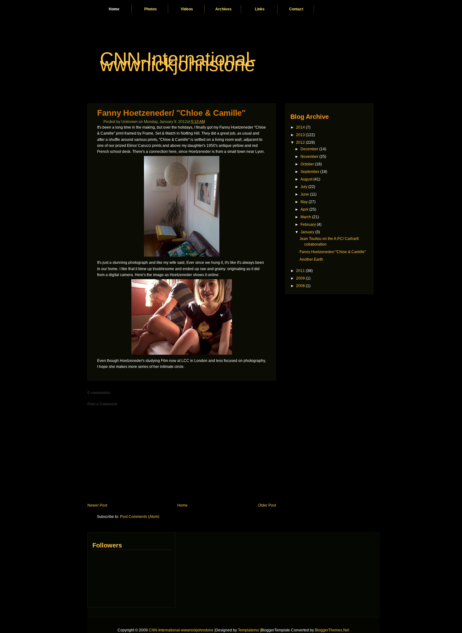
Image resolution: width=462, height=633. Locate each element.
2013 (300, 135)
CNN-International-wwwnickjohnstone (178, 61)
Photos (150, 9)
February (308, 224)
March (305, 217)
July (303, 187)
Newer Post (97, 505)
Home (114, 9)
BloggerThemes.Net (332, 630)
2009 (300, 278)
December (309, 149)
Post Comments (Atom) (139, 516)
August (306, 179)
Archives (223, 9)
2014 (300, 127)
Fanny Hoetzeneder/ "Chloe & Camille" (171, 113)
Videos (187, 9)
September (309, 171)
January (307, 232)
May (304, 202)
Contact (296, 9)
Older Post (267, 505)
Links (260, 9)
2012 (300, 142)
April (304, 209)
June (304, 194)
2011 (300, 271)
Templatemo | (249, 630)
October (307, 164)
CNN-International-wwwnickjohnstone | (182, 630)
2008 (300, 286)
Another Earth (311, 259)
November (309, 156)
